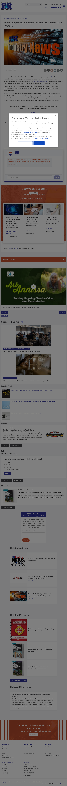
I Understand (39, 143)
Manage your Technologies (25, 143)
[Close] (56, 115)
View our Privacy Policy (40, 138)
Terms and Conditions (30, 132)
